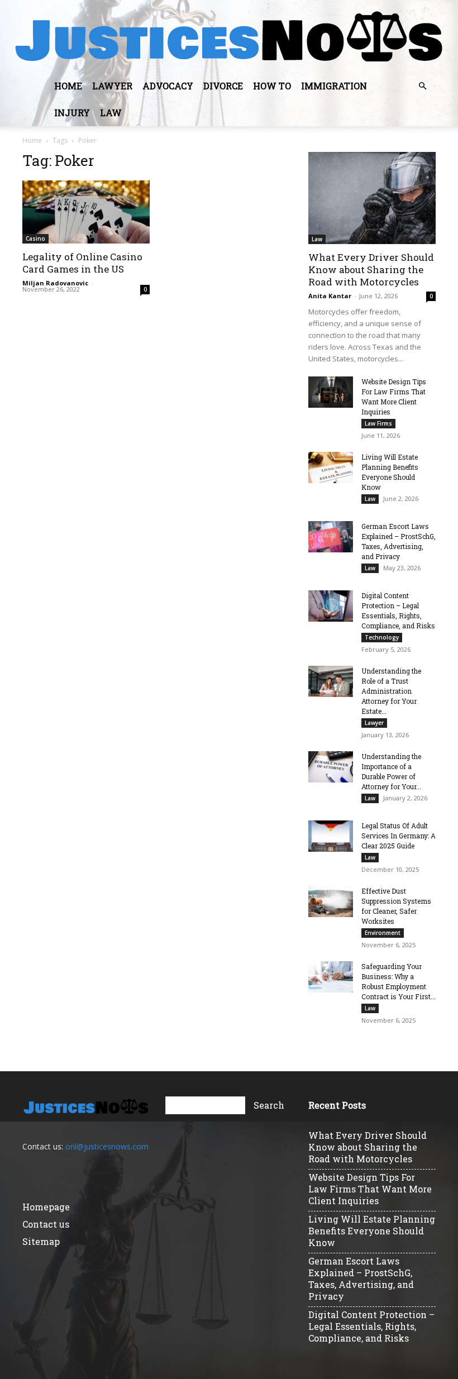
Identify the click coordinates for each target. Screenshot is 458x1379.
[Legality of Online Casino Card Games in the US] (86, 212)
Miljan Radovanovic (55, 283)
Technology (382, 637)
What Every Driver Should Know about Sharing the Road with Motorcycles (371, 269)
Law (111, 112)
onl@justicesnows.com (107, 1146)
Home (68, 86)
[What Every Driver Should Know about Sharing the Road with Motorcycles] (372, 198)
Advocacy (167, 86)
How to (272, 86)
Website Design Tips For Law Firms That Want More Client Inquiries (370, 1188)
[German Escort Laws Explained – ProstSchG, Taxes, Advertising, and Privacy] (330, 536)
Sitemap (41, 1241)
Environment (382, 933)
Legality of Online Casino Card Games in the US (82, 262)
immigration (334, 86)
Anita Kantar (329, 296)
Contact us (45, 1224)
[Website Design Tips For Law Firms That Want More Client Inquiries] (330, 392)
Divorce (223, 86)
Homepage (46, 1207)
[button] (422, 86)
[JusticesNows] (229, 37)
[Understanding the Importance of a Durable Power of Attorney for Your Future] (330, 766)
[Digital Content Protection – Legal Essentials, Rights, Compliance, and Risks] (330, 606)
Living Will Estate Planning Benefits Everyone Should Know (371, 1230)
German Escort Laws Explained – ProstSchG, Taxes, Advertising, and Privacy (361, 1278)
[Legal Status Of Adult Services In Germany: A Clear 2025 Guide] (330, 836)
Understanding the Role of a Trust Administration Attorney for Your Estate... (391, 690)
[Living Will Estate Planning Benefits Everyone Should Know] (330, 467)
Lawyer (112, 86)
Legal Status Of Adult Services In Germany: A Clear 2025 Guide (398, 835)
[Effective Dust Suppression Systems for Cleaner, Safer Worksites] (330, 901)
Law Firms (378, 423)
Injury (72, 112)
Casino (35, 238)
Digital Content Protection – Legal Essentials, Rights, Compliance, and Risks (371, 1326)
